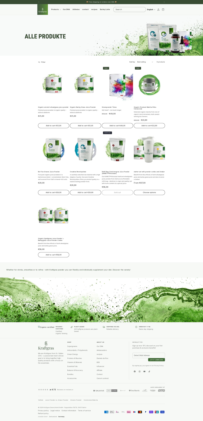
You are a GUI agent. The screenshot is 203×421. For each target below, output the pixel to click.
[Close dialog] (137, 196)
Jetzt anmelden (114, 220)
